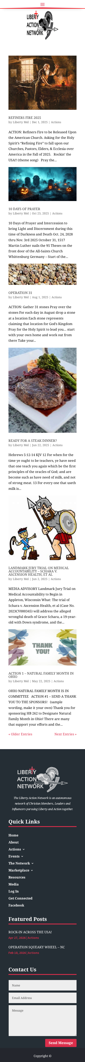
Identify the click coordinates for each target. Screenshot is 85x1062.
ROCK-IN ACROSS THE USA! (30, 932)
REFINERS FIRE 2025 (24, 117)
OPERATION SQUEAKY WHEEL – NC (36, 947)
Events (14, 856)
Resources (16, 878)
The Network (19, 864)
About (13, 842)
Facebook (16, 906)
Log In (13, 892)
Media (13, 885)
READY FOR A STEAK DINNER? (32, 440)
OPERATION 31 (20, 292)
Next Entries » (65, 734)
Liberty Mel (21, 122)
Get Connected (20, 899)
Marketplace (18, 871)
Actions (56, 122)
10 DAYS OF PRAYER (24, 209)
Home (13, 835)
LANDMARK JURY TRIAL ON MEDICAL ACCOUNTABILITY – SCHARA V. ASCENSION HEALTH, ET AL (38, 571)
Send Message (61, 1042)
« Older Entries (20, 734)
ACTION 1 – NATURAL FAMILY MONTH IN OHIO (41, 675)
